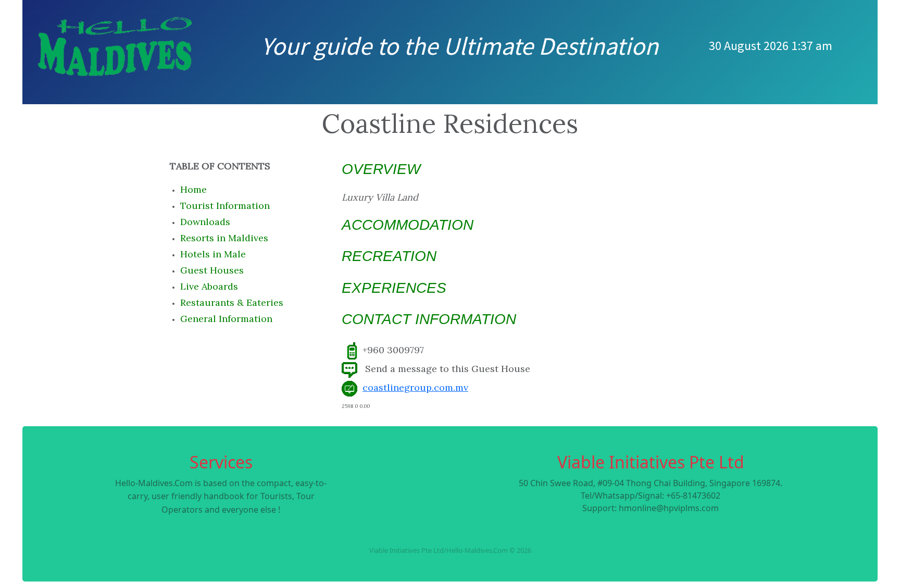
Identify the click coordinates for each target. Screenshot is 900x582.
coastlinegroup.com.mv (415, 387)
